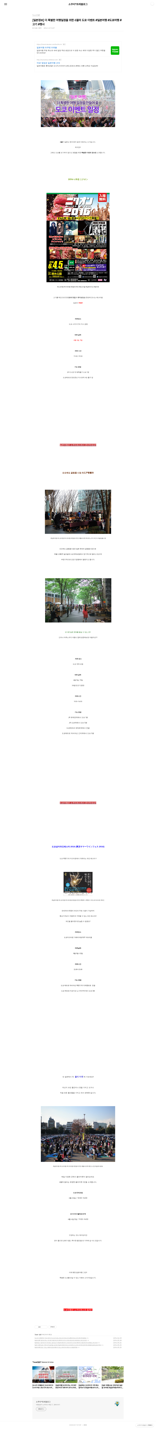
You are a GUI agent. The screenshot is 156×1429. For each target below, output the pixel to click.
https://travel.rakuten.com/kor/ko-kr (49, 44)
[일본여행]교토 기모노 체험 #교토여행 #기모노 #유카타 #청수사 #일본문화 (55, 1347)
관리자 (85, 1425)
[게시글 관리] (45, 1327)
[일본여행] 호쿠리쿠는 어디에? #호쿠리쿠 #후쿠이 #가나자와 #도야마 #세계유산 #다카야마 (60, 1340)
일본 (40, 1334)
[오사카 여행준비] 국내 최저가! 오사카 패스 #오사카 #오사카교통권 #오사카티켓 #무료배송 (60, 1338)
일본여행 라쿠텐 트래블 (47, 47)
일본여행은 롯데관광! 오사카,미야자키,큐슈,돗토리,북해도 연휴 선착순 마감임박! (67, 66)
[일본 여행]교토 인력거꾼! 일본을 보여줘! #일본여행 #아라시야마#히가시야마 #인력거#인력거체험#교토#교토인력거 (67, 1345)
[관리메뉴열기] (152, 3)
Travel (36, 1334)
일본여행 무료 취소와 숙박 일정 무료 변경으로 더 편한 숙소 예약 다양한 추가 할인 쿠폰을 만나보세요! (71, 51)
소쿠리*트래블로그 (78, 4)
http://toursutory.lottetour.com (47, 60)
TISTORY (78, 1425)
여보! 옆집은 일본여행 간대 (48, 63)
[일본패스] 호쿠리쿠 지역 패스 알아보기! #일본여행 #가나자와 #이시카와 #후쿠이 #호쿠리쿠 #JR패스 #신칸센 (66, 1342)
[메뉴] (6, 4)
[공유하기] (42, 1327)
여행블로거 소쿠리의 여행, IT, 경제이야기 (48, 1405)
